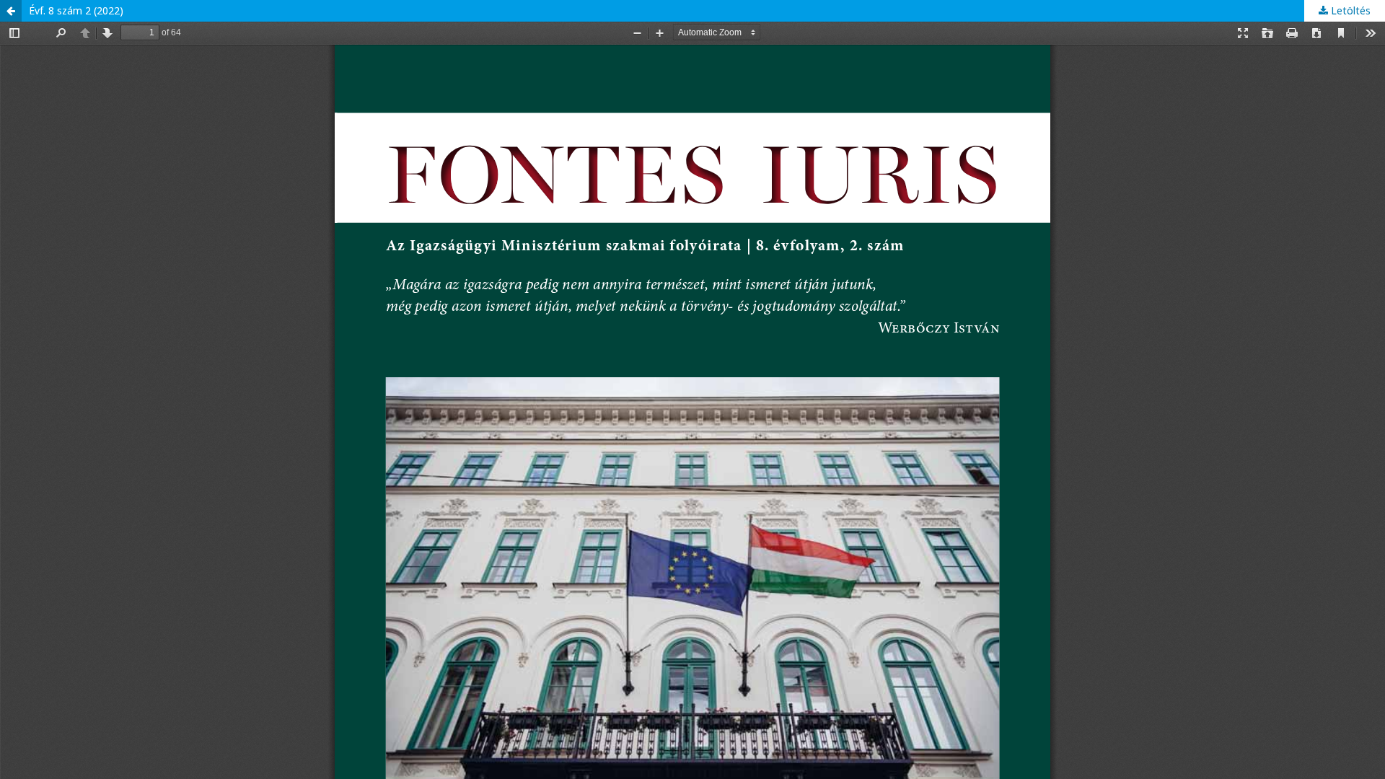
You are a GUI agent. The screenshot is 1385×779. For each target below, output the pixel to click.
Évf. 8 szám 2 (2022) (76, 10)
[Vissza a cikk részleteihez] (11, 11)
